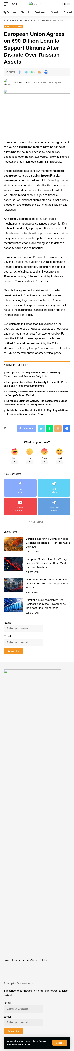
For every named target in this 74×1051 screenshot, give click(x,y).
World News (24, 83)
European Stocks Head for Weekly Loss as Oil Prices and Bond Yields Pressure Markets (46, 563)
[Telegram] (54, 506)
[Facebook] (20, 488)
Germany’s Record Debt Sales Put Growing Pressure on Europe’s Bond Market (47, 583)
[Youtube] (20, 506)
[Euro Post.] (37, 4)
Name (7, 622)
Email (7, 636)
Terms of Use (23, 1044)
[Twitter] (54, 488)
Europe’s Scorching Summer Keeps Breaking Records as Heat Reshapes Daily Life (48, 542)
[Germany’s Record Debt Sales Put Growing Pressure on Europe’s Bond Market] (13, 585)
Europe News (13, 26)
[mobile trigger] (7, 4)
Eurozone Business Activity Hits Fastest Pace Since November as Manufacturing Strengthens (46, 603)
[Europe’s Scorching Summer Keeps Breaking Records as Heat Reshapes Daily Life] (13, 544)
